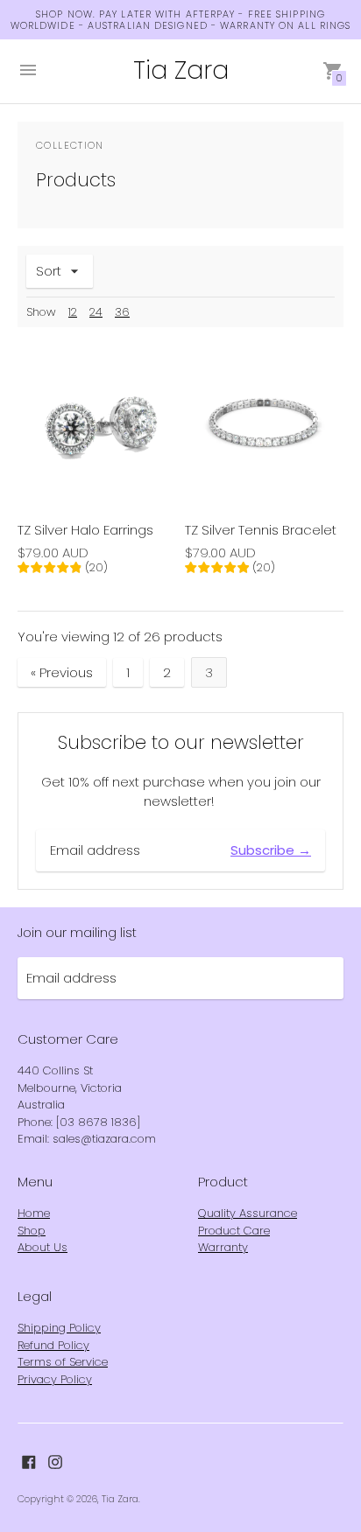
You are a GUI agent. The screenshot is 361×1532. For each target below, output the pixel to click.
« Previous (62, 672)
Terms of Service (63, 1362)
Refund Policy (53, 1345)
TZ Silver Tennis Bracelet (260, 530)
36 (122, 312)
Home (34, 1213)
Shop (32, 1230)
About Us (42, 1247)
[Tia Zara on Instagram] (55, 1461)
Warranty (223, 1247)
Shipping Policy (59, 1327)
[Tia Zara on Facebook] (29, 1461)
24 (96, 312)
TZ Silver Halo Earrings (85, 530)
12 (72, 312)
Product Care (234, 1230)
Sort (48, 271)
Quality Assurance (247, 1213)
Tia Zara (120, 1499)
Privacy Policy (55, 1379)
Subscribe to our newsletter (181, 742)
